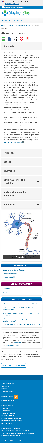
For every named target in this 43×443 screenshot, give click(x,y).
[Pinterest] (21, 38)
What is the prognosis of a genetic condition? (20, 304)
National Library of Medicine (14, 7)
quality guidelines (12, 345)
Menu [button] (4, 21)
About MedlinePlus (7, 383)
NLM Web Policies (7, 405)
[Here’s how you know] (21, 3)
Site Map (4, 389)
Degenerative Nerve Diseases (14, 270)
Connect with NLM (7, 401)
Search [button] (17, 20)
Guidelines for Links (8, 413)
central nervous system (13, 142)
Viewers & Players (7, 416)
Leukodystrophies (9, 277)
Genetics (6, 289)
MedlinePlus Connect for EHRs (11, 421)
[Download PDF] (27, 38)
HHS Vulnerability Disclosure (11, 418)
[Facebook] (9, 38)
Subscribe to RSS (7, 396)
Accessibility (5, 410)
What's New (5, 386)
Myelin (5, 292)
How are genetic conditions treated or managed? (21, 324)
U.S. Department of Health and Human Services (17, 433)
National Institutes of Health (10, 435)
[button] (38, 46)
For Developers (6, 423)
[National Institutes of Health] (3, 7)
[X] (15, 38)
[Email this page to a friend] (3, 38)
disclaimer (18, 343)
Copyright (4, 408)
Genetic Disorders (10, 273)
